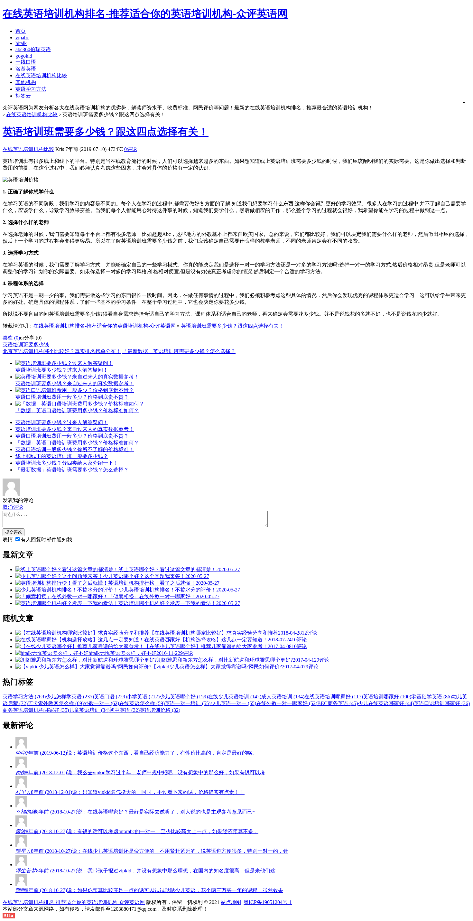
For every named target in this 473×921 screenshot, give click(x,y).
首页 (20, 31)
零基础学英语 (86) (431, 696)
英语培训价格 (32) (160, 710)
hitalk (21, 43)
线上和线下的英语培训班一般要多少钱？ (61, 456)
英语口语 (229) (110, 696)
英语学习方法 (30, 89)
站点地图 (231, 902)
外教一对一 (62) (101, 703)
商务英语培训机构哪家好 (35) (36, 710)
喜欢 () (11, 337)
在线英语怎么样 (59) (142, 703)
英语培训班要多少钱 (26, 344)
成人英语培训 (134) (282, 696)
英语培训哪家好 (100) (387, 696)
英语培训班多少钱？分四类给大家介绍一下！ (66, 463)
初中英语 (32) (124, 710)
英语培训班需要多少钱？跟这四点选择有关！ (106, 131)
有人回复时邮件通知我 (46, 539)
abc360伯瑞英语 (33, 49)
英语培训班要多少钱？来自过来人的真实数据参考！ (74, 429)
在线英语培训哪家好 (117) (333, 696)
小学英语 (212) (143, 696)
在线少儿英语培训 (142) (234, 696)
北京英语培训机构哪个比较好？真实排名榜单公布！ (62, 351)
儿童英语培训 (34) (89, 710)
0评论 (130, 149)
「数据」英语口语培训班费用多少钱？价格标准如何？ (77, 442)
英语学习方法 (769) (24, 696)
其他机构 (25, 82)
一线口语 (25, 62)
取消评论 (13, 507)
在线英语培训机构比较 (41, 75)
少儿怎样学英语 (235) (70, 696)
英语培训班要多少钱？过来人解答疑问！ (61, 422)
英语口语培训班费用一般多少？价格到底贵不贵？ (72, 436)
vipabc (22, 37)
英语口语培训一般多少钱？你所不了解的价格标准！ (74, 449)
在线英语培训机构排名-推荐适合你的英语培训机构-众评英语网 (104, 326)
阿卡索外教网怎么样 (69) (56, 703)
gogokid (23, 56)
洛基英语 (25, 68)
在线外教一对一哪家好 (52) (286, 703)
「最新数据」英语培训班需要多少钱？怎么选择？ (179, 351)
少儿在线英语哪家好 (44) (386, 703)
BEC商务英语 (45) (337, 703)
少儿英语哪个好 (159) (184, 696)
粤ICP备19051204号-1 (268, 902)
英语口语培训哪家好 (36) (442, 703)
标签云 (23, 95)
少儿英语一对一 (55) (233, 703)
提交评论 (13, 532)
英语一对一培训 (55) (187, 703)
